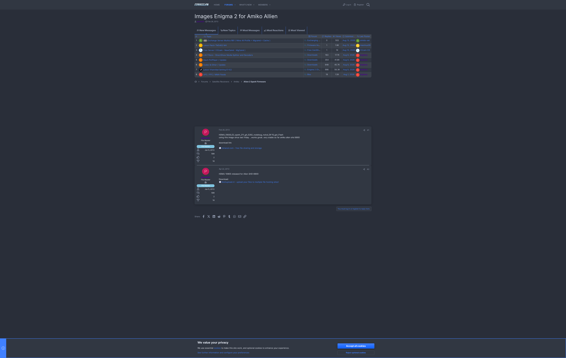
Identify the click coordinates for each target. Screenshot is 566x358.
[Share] (364, 130)
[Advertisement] (258, 105)
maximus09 (365, 45)
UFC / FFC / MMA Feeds (214, 74)
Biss (309, 74)
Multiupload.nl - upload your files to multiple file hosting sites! (250, 182)
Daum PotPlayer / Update (214, 60)
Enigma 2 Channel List (317, 69)
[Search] (368, 5)
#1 (368, 130)
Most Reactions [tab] (274, 30)
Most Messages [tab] (251, 30)
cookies (217, 348)
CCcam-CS (365, 50)
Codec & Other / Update (214, 65)
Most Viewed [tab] (297, 30)
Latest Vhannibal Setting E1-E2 (217, 69)
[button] (235, 4)
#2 (368, 169)
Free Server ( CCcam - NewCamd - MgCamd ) (224, 50)
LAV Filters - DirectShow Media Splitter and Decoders (228, 55)
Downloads (312, 55)
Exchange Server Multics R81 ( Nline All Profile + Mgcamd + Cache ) (239, 40)
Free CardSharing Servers (319, 50)
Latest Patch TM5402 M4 (215, 45)
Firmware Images (315, 45)
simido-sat (365, 40)
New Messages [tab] (207, 30)
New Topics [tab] (229, 30)
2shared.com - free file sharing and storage (242, 148)
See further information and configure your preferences (223, 352)
